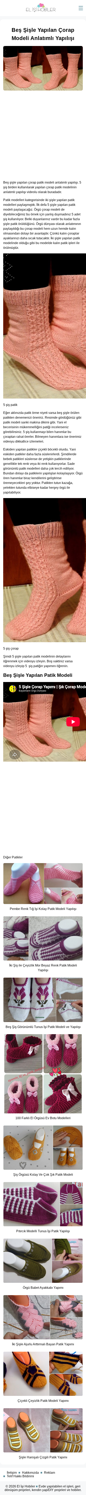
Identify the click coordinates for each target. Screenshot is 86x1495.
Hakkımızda (30, 1472)
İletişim (12, 1472)
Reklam (49, 1472)
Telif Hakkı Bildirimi (20, 1476)
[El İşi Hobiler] (41, 11)
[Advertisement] (43, 134)
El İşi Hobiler (26, 1486)
